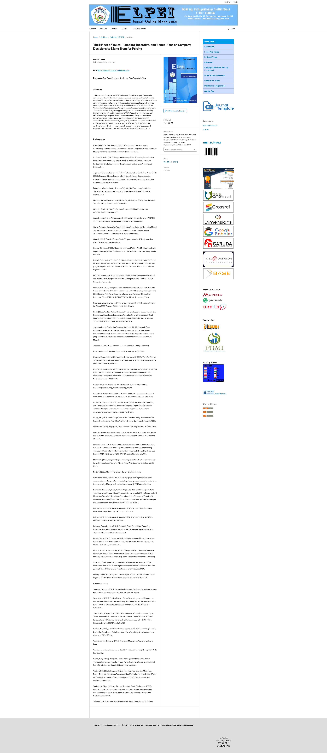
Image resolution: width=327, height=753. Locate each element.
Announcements (139, 29)
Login (236, 2)
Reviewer (208, 62)
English (206, 129)
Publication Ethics (212, 80)
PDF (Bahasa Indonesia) (176, 111)
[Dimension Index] (218, 224)
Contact (114, 29)
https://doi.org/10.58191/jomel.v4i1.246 (113, 70)
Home (95, 37)
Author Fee (209, 91)
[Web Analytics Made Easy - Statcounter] (208, 393)
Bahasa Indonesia (210, 125)
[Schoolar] (218, 236)
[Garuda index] (218, 248)
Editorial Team (210, 57)
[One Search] (218, 200)
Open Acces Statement (214, 75)
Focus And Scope (211, 52)
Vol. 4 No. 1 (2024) (117, 37)
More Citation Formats (173, 150)
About (124, 29)
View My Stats (220, 393)
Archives (103, 29)
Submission (209, 47)
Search (232, 29)
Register (228, 2)
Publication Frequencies (214, 86)
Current (92, 29)
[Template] (218, 110)
